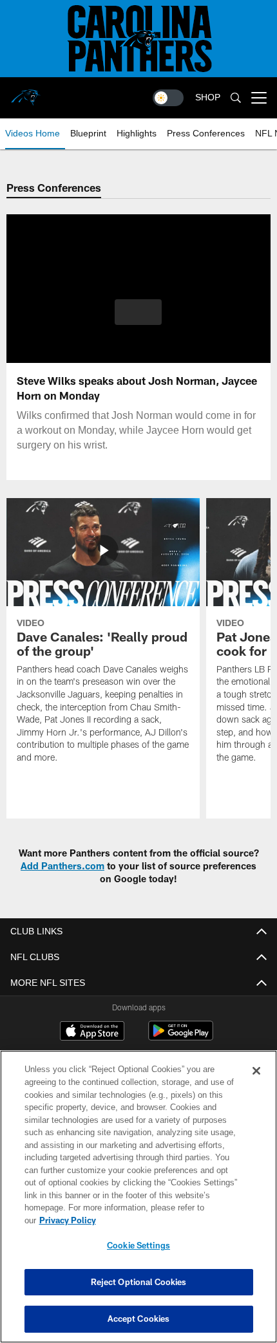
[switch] (168, 97)
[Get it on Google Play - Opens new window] (180, 1037)
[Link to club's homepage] (25, 92)
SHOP (207, 97)
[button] (138, 312)
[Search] (236, 98)
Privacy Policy (166, 1220)
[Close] (256, 1084)
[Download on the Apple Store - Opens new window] (92, 1032)
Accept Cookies (139, 1318)
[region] (138, 1203)
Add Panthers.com (62, 865)
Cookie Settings (138, 1245)
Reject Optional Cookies (139, 1282)
